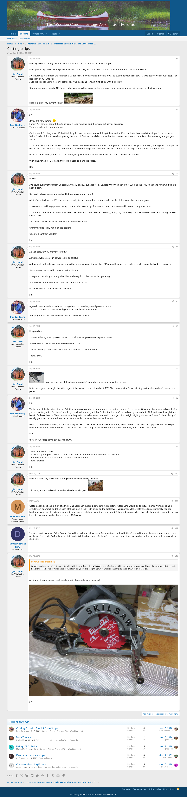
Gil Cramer (20, 758)
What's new (38, 33)
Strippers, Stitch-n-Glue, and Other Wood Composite (63, 731)
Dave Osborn (167, 757)
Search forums (25, 38)
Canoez (19, 767)
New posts (12, 38)
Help (165, 789)
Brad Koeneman (22, 731)
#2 (177, 109)
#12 (176, 528)
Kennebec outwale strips (30, 755)
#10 (176, 473)
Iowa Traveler (24, 737)
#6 (177, 326)
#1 (177, 58)
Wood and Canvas (46, 758)
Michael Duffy (21, 749)
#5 (177, 301)
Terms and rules (140, 789)
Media (54, 33)
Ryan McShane (167, 767)
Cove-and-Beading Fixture (31, 764)
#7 (177, 368)
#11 (176, 501)
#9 (177, 446)
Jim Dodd (14, 53)
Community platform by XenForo (93, 794)
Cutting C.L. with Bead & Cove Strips (37, 728)
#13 (176, 556)
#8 (177, 398)
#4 (177, 246)
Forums (24, 33)
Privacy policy (155, 789)
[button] (46, 33)
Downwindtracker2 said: (41, 561)
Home (12, 33)
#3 (177, 173)
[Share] (173, 58)
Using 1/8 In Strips (26, 746)
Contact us (126, 789)
